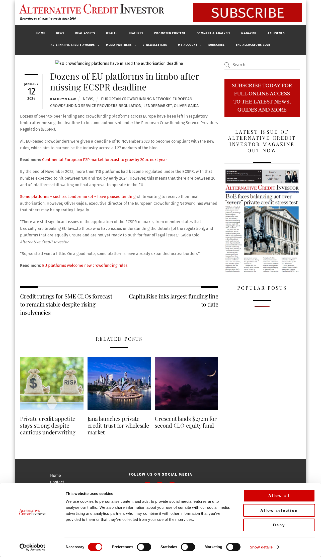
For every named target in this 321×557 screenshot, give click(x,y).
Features (136, 33)
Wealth (112, 33)
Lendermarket (157, 105)
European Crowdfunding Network (136, 98)
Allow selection (279, 510)
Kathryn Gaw (63, 99)
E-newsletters (155, 44)
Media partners (119, 44)
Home (40, 33)
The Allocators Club (253, 44)
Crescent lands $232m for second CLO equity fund (186, 422)
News (60, 33)
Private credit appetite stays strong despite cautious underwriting (47, 425)
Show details (261, 547)
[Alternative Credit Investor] (90, 9)
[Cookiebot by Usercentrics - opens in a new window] (32, 547)
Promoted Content (170, 33)
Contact (57, 482)
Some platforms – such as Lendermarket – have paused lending (77, 196)
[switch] (144, 547)
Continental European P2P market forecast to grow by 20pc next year (104, 159)
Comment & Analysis (213, 33)
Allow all (279, 495)
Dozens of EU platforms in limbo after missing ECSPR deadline (124, 81)
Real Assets (85, 33)
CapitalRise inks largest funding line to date (173, 300)
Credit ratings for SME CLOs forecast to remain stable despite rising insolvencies (66, 304)
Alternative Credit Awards (73, 44)
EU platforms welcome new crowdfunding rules (84, 265)
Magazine (249, 33)
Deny (279, 525)
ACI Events (276, 33)
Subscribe (216, 44)
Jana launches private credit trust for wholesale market (118, 425)
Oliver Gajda (186, 105)
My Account (187, 44)
